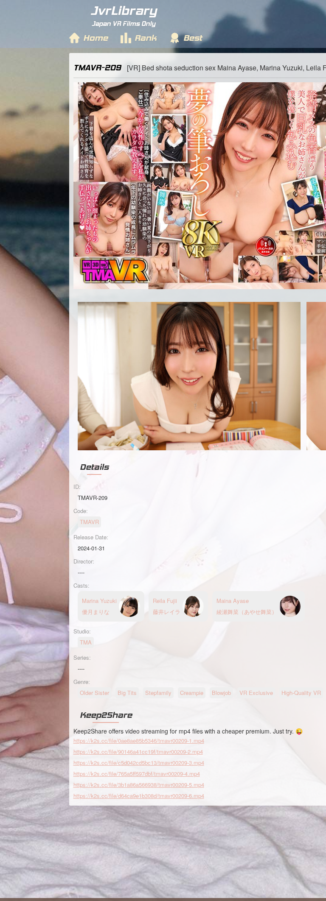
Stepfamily (158, 693)
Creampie (191, 693)
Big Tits (127, 693)
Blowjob (221, 693)
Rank (146, 38)
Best (192, 38)
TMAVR (89, 522)
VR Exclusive (256, 693)
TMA (86, 642)
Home (95, 38)
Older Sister (94, 693)
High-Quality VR (301, 693)
